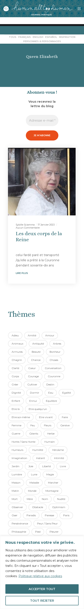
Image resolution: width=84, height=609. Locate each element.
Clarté (15, 368)
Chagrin (17, 360)
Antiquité (38, 343)
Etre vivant (46, 417)
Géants (33, 433)
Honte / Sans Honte (23, 441)
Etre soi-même (21, 417)
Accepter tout (42, 589)
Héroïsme (58, 449)
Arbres (57, 343)
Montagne (51, 490)
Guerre (16, 433)
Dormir (34, 392)
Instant (40, 458)
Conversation (53, 368)
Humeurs (17, 449)
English (38, 37)
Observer (17, 507)
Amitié (32, 335)
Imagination (19, 458)
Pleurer (54, 531)
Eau (50, 392)
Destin (50, 384)
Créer (15, 384)
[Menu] (77, 8)
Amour (49, 335)
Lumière (17, 474)
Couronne (54, 376)
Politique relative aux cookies (40, 576)
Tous (12, 37)
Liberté (46, 466)
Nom (45, 499)
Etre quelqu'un (38, 409)
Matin (15, 490)
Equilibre (51, 400)
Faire (65, 417)
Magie (50, 474)
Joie (30, 466)
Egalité (66, 392)
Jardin (15, 466)
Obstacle (37, 507)
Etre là (16, 409)
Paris (66, 515)
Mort (15, 499)
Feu (32, 425)
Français (24, 37)
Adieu (15, 335)
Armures (17, 351)
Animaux (17, 343)
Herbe (50, 433)
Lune (34, 474)
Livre (63, 466)
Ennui (33, 400)
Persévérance (20, 523)
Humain (49, 441)
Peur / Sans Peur (47, 523)
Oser (14, 515)
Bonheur (55, 351)
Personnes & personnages (42, 41)
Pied (37, 531)
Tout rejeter (42, 601)
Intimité (59, 458)
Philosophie (19, 531)
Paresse (49, 515)
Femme (16, 425)
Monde (32, 490)
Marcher (53, 482)
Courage (33, 376)
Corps (15, 376)
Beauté (36, 351)
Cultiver (32, 384)
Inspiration (67, 37)
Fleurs (47, 425)
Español (51, 37)
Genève (65, 425)
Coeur (32, 368)
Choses (54, 360)
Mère (30, 499)
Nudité (61, 499)
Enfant (16, 400)
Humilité (37, 449)
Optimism (58, 507)
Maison (16, 482)
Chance (35, 360)
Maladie (34, 482)
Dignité (16, 392)
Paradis (31, 515)
